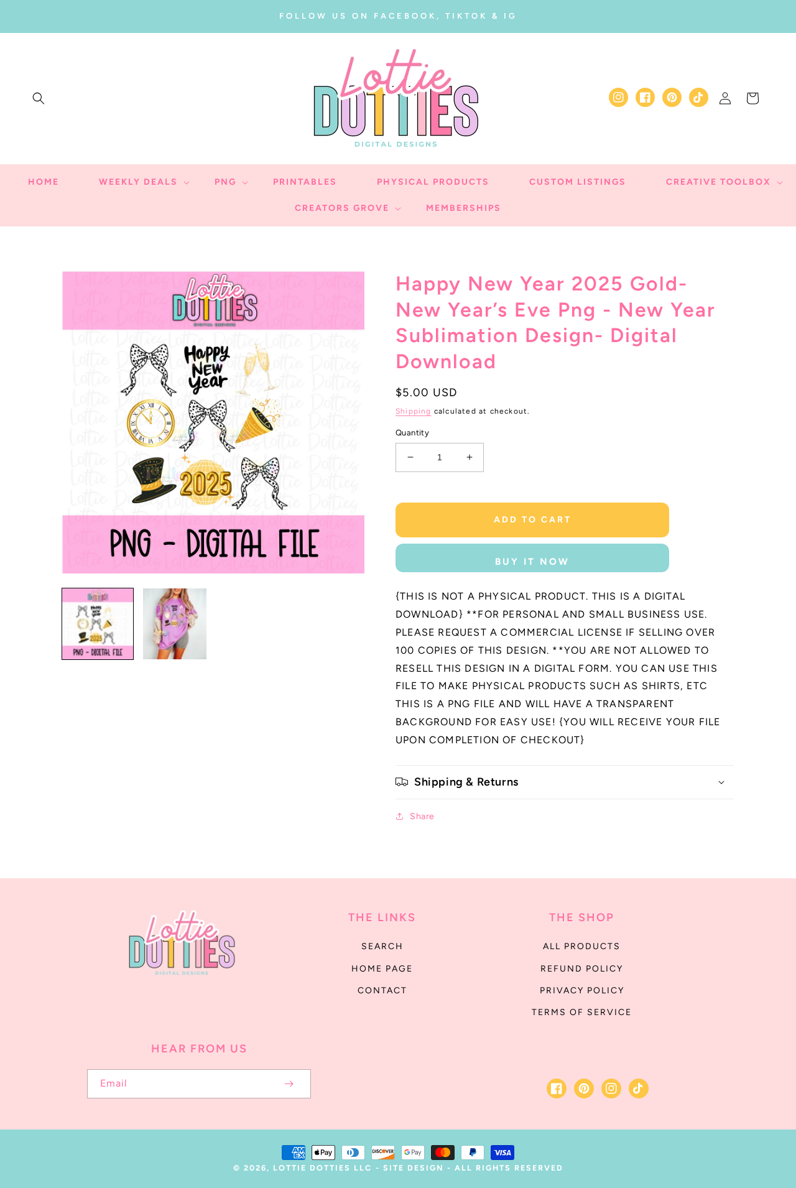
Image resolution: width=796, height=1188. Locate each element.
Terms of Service (582, 1012)
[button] (38, 98)
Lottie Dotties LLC (322, 1167)
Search (382, 946)
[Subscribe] (288, 1083)
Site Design (413, 1167)
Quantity (412, 432)
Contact (382, 990)
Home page (382, 968)
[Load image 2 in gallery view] (174, 623)
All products (582, 946)
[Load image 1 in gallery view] (97, 623)
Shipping (414, 411)
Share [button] (422, 816)
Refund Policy (581, 968)
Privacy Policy (582, 990)
